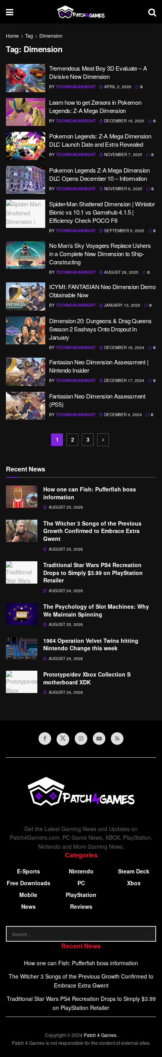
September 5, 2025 (123, 230)
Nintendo (81, 871)
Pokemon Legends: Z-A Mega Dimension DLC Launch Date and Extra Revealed (100, 140)
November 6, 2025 (122, 188)
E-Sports (28, 871)
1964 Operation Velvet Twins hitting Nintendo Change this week (90, 644)
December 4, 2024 (122, 414)
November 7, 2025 (122, 154)
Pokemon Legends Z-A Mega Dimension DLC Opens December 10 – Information (99, 174)
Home (12, 35)
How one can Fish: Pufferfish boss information (89, 493)
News (28, 906)
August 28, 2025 (120, 272)
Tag (29, 35)
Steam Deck (133, 871)
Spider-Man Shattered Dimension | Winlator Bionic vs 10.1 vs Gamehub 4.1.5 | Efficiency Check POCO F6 (102, 212)
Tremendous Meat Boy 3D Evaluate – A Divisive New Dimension (98, 72)
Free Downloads (28, 883)
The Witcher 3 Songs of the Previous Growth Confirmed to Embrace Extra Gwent (92, 530)
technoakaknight (76, 86)
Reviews (81, 906)
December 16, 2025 (123, 121)
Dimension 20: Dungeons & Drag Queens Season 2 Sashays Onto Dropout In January (100, 329)
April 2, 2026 (117, 86)
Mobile (28, 895)
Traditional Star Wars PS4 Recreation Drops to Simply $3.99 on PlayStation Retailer (93, 572)
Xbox (134, 883)
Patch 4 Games (100, 1035)
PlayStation (81, 895)
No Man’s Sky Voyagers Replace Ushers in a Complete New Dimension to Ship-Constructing (100, 253)
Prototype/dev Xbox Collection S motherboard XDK (87, 678)
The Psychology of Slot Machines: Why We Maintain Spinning (96, 610)
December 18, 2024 (123, 347)
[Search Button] (148, 934)
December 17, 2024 (123, 380)
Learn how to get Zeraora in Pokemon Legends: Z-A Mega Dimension (95, 106)
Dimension (51, 35)
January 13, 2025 (121, 305)
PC (81, 883)
